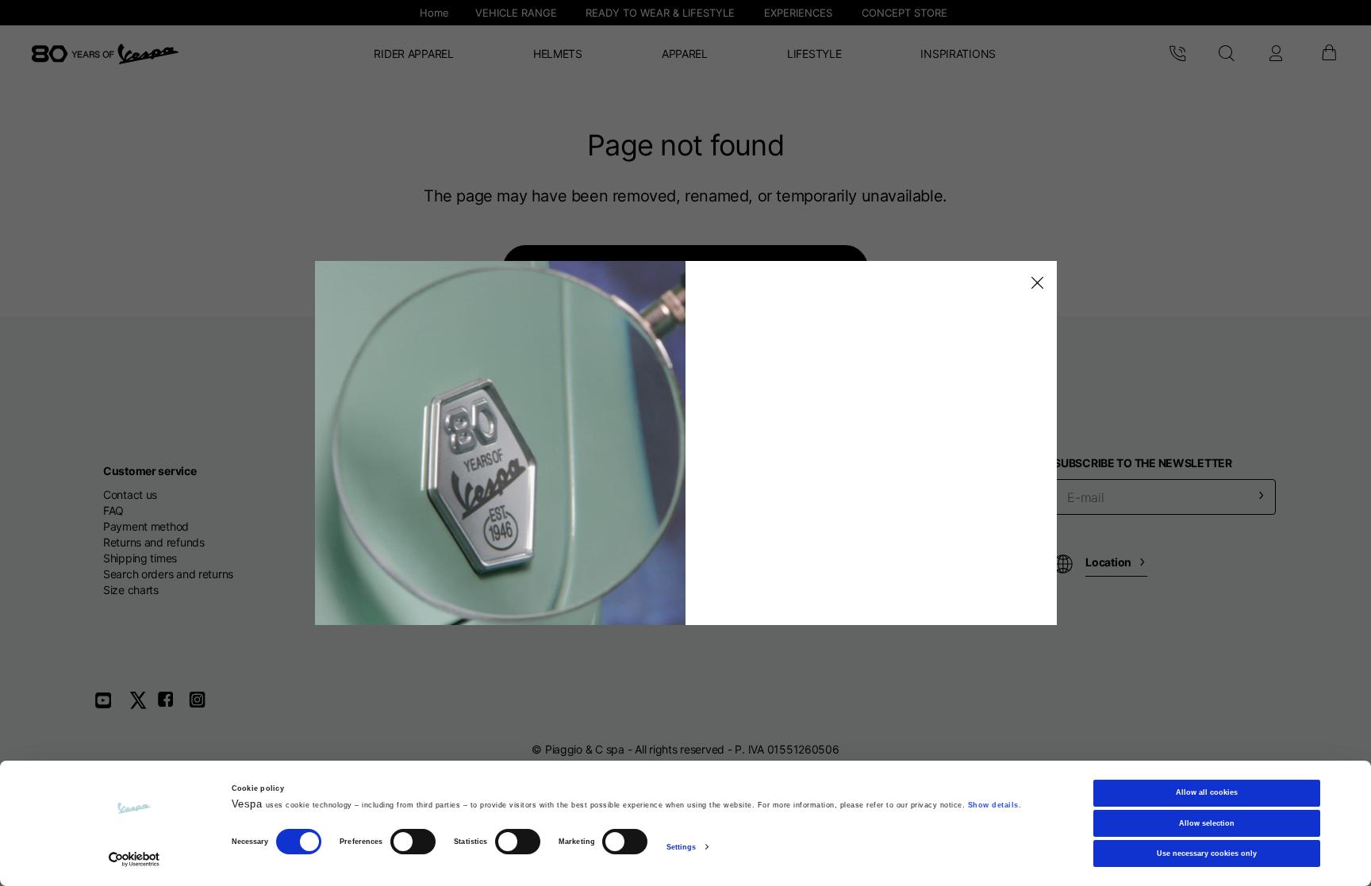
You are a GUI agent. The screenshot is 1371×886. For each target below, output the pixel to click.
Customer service (150, 471)
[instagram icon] (203, 705)
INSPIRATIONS (958, 53)
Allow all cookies (1207, 792)
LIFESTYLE (814, 53)
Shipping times (140, 558)
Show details (993, 805)
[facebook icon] (173, 705)
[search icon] (1226, 53)
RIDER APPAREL (413, 53)
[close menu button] (1034, 283)
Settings (681, 847)
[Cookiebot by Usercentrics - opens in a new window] (134, 859)
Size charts (131, 589)
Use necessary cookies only (1207, 853)
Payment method (146, 526)
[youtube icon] (112, 705)
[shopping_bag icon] (1327, 53)
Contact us (130, 494)
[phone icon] (1177, 53)
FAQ (113, 510)
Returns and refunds (154, 542)
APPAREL (685, 53)
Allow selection (1207, 823)
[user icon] (1276, 53)
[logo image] (105, 54)
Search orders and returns (168, 574)
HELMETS (557, 53)
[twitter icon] (142, 705)
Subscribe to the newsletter (1142, 463)
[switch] (413, 842)
